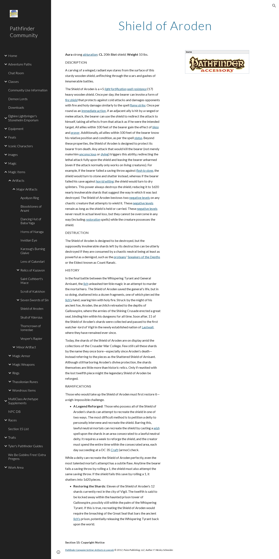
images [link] (13, 154)
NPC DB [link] (14, 411)
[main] (165, 25)
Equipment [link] (15, 129)
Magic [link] (12, 163)
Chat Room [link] (16, 73)
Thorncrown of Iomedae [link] (30, 328)
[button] (274, 6)
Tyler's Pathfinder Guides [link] (25, 446)
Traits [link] (12, 437)
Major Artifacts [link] (26, 189)
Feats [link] (12, 137)
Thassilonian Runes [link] (25, 382)
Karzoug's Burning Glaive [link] (32, 251)
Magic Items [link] (16, 172)
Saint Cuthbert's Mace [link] (31, 280)
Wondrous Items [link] (24, 390)
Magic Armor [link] (21, 356)
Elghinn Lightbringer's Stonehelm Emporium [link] (23, 118)
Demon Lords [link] (18, 99)
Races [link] (12, 420)
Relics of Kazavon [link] (32, 270)
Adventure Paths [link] (20, 64)
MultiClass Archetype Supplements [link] (23, 401)
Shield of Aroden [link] (31, 308)
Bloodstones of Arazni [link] (31, 208)
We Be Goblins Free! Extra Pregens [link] (27, 456)
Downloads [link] (16, 107)
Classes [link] (13, 81)
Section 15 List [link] (18, 429)
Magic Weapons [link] (23, 364)
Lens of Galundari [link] (32, 261)
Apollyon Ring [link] (29, 198)
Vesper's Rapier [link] (31, 338)
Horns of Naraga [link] (32, 232)
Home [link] (12, 56)
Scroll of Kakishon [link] (32, 291)
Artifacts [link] (18, 180)
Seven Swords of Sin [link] (34, 300)
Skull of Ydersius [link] (31, 317)
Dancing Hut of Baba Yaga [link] (30, 221)
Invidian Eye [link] (28, 240)
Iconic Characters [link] (20, 146)
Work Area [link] (15, 467)
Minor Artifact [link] (26, 347)
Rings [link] (15, 373)
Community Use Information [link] (27, 90)
